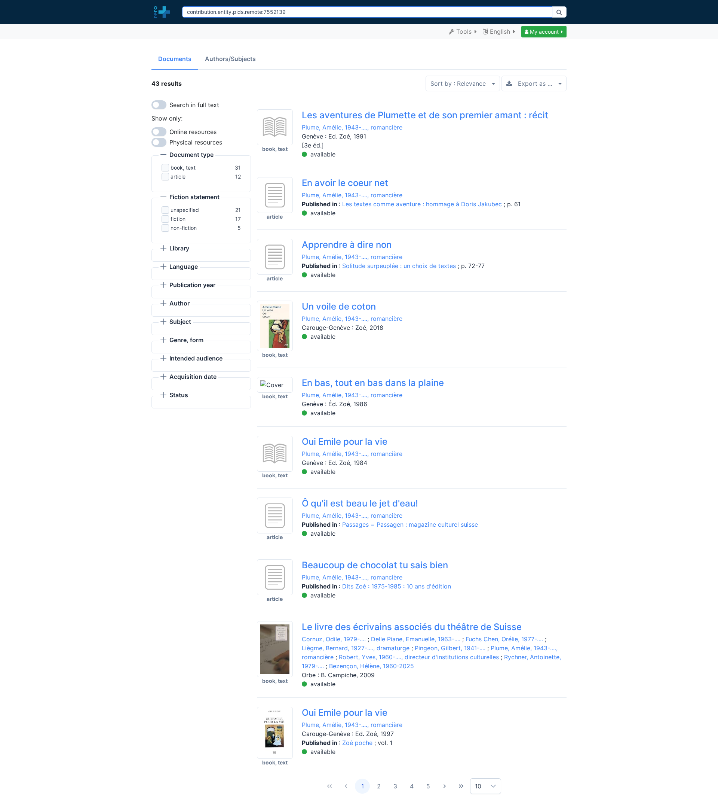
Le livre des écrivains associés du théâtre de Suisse (412, 626)
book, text (183, 167)
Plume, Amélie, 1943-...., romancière (352, 127)
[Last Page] (461, 786)
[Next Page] (444, 786)
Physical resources (195, 142)
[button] (544, 31)
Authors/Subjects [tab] (230, 59)
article (178, 176)
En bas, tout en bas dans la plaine (373, 382)
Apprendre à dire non (347, 244)
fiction (178, 219)
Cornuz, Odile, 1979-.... (334, 639)
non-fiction (184, 228)
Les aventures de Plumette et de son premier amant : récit (425, 115)
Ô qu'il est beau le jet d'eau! (360, 503)
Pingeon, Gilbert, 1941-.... (450, 648)
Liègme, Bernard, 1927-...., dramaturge (355, 648)
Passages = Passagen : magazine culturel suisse (410, 524)
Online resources (193, 132)
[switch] (158, 104)
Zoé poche (358, 742)
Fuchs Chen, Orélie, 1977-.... (504, 639)
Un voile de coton (339, 306)
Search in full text (194, 105)
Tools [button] (463, 31)
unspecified (185, 210)
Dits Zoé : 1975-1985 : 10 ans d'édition (396, 586)
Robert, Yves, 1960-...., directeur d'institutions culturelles (419, 657)
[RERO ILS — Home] (163, 12)
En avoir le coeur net (345, 182)
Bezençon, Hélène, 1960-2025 (371, 666)
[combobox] (367, 12)
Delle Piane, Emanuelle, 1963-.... (415, 639)
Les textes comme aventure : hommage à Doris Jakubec (423, 204)
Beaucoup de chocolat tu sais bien (375, 565)
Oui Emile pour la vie (344, 441)
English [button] (500, 31)
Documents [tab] (174, 59)
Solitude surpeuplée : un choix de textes (400, 266)
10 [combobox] (478, 786)
